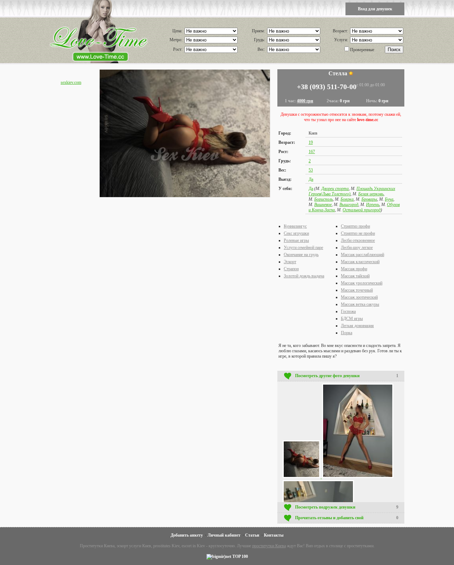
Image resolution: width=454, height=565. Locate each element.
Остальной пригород (362, 209)
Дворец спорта (335, 188)
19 (311, 142)
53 (311, 170)
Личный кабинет (223, 535)
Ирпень (372, 204)
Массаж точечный (357, 290)
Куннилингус (295, 226)
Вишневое (323, 204)
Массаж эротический (359, 297)
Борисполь (323, 199)
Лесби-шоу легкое (357, 247)
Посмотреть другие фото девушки (346, 375)
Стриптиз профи (355, 226)
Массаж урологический (361, 283)
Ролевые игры (296, 240)
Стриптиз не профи (358, 233)
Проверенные (362, 49)
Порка (346, 332)
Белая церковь (370, 193)
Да (311, 179)
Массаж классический (360, 261)
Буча (389, 199)
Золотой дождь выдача (304, 275)
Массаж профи (354, 268)
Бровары (369, 199)
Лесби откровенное (358, 240)
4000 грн (305, 100)
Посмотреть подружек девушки (346, 507)
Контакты (273, 535)
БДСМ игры (352, 318)
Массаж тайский (355, 275)
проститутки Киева (269, 545)
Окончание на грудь (301, 254)
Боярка (347, 199)
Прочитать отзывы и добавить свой (346, 517)
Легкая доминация (357, 325)
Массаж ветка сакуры (360, 304)
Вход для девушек (375, 8)
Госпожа (348, 311)
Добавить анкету (187, 535)
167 (312, 151)
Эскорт (290, 261)
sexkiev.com (71, 82)
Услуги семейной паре (303, 247)
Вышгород (348, 204)
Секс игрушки (296, 233)
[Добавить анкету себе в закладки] (351, 73)
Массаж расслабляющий (362, 254)
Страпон (291, 268)
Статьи (252, 535)
